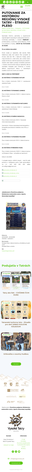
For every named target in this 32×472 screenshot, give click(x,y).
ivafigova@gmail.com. (10, 166)
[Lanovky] (10, 2)
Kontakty (23, 441)
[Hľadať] (23, 2)
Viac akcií (16, 364)
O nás (23, 439)
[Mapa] (20, 2)
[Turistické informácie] (17, 2)
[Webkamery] (7, 2)
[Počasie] (4, 2)
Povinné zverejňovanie (23, 443)
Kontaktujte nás (16, 463)
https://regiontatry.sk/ (8, 251)
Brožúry (23, 448)
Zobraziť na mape (9, 445)
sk (27, 2)
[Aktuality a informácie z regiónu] (13, 2)
